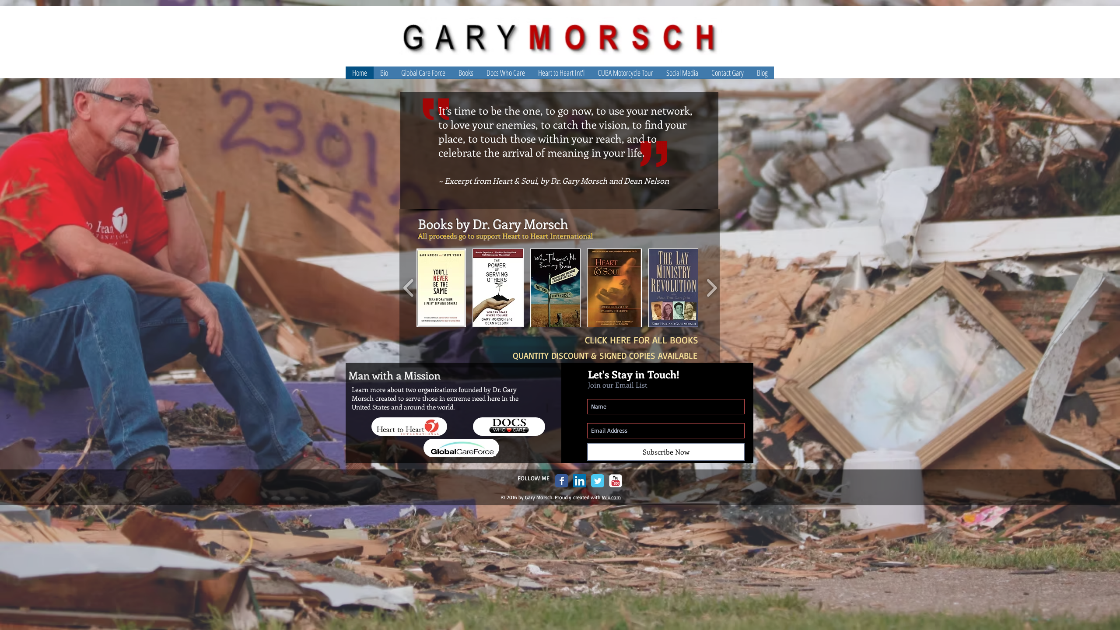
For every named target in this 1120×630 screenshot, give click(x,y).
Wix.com (611, 497)
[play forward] (711, 288)
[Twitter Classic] (597, 480)
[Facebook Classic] (561, 480)
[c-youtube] (615, 480)
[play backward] (409, 288)
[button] (682, 72)
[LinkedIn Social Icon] (579, 480)
